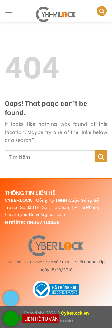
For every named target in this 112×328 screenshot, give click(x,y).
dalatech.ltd (64, 320)
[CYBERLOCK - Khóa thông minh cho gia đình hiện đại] (56, 14)
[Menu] (8, 10)
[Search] (102, 11)
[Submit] (101, 156)
